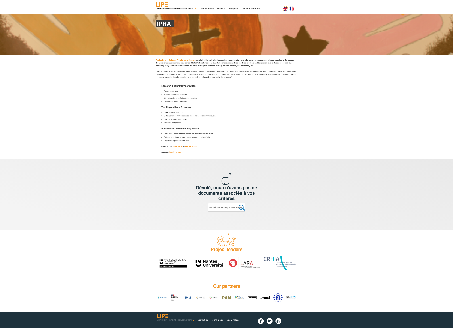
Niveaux (221, 8)
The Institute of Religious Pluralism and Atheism (175, 60)
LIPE (176, 320)
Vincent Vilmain (191, 146)
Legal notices (233, 319)
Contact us (203, 319)
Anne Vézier (178, 146)
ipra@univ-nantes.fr (177, 152)
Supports (233, 8)
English (285, 8)
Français (291, 8)
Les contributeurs (251, 8)
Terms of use (217, 319)
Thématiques (207, 8)
